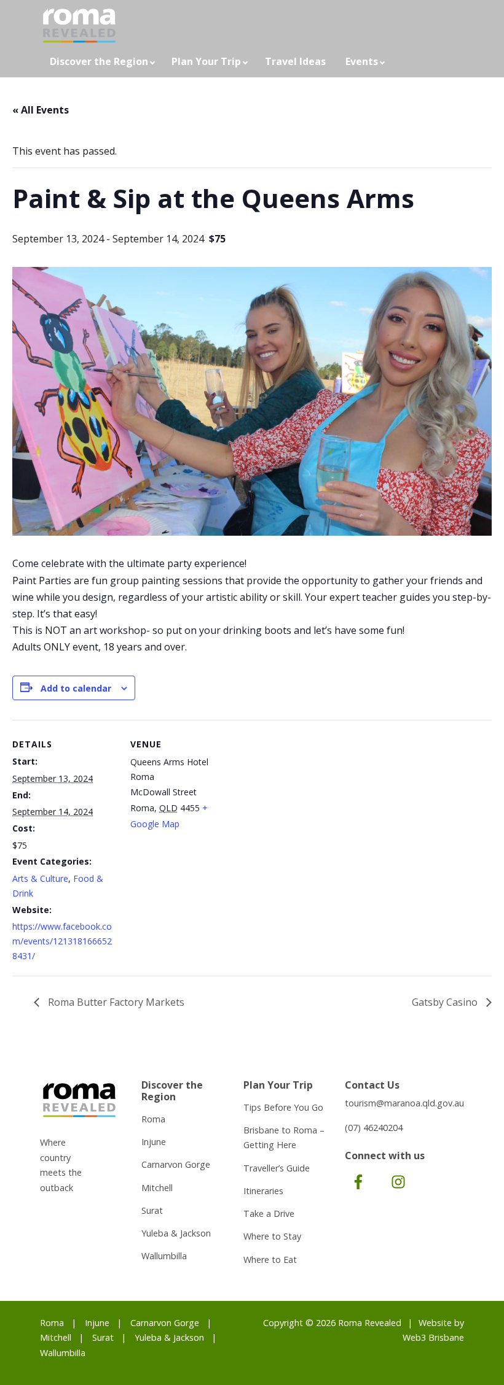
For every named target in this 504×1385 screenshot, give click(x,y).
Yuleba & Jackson (176, 1233)
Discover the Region (99, 61)
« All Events (40, 110)
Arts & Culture (40, 878)
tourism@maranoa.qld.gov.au (404, 1103)
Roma (153, 1119)
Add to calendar (76, 688)
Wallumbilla (164, 1256)
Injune (153, 1142)
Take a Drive (268, 1213)
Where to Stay (272, 1236)
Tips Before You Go (283, 1107)
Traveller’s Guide (276, 1168)
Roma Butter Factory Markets (114, 1002)
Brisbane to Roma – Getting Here (284, 1137)
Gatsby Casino (446, 1002)
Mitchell (157, 1188)
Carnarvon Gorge (175, 1164)
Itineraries (263, 1191)
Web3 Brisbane (433, 1337)
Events (361, 61)
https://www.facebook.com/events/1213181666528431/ (62, 941)
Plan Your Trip (206, 61)
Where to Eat (270, 1259)
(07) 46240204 (374, 1127)
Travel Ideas (295, 61)
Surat (152, 1210)
